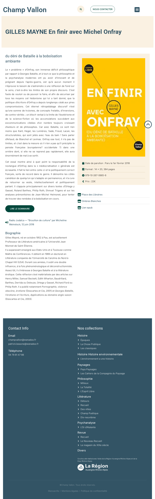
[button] (137, 9)
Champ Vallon (25, 10)
